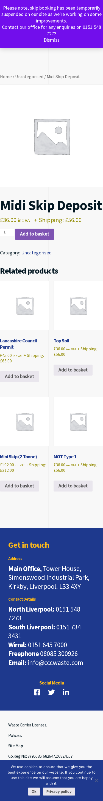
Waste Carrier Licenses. (27, 725)
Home (6, 76)
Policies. (15, 735)
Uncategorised (29, 76)
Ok (34, 791)
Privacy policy (59, 791)
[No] (96, 780)
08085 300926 (59, 654)
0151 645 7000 (47, 645)
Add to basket (34, 234)
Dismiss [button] (52, 40)
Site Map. (15, 746)
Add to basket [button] (19, 376)
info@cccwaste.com (55, 663)
